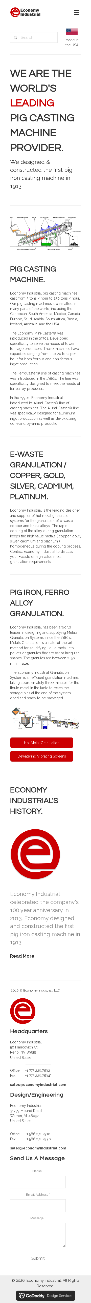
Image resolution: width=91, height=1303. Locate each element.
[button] (41, 742)
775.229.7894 (39, 1076)
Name (37, 1171)
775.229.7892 (39, 1070)
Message (37, 1218)
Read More (22, 956)
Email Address (38, 1194)
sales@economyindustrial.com (38, 1085)
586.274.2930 (40, 1139)
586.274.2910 (39, 1134)
